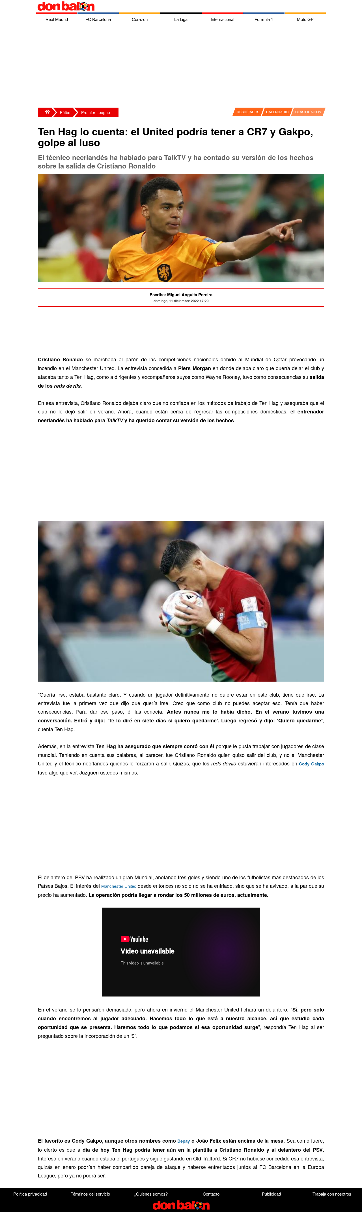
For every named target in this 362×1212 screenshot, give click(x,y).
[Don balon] (174, 6)
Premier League (95, 112)
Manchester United (118, 886)
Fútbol (65, 112)
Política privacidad (30, 1194)
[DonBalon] (44, 112)
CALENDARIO (277, 111)
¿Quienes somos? (151, 1194)
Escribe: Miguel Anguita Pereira (181, 294)
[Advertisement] (182, 66)
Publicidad (271, 1194)
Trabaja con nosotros (332, 1194)
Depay (183, 1141)
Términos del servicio (90, 1194)
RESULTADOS (248, 111)
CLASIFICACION (308, 111)
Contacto (211, 1194)
